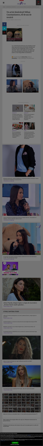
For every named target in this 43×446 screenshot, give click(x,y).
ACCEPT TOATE (15, 442)
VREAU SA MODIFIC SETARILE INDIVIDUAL (14, 444)
